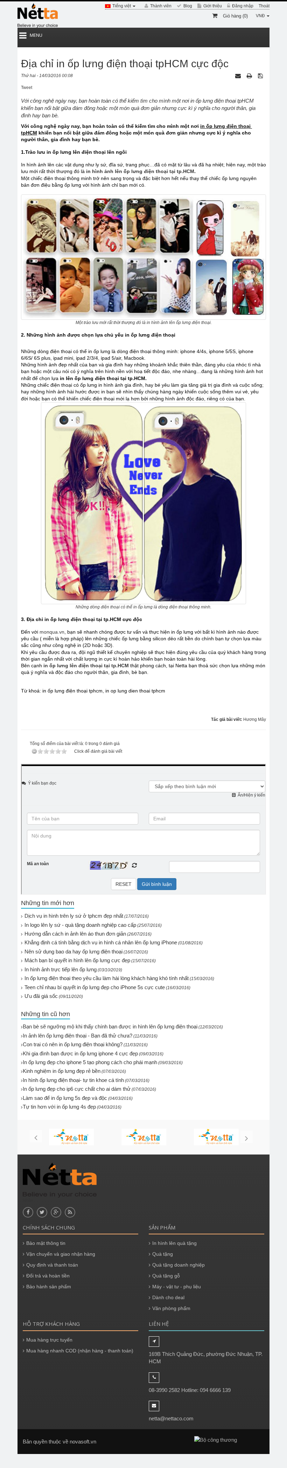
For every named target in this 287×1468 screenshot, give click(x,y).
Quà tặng (162, 1254)
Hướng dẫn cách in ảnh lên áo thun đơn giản (75, 934)
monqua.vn (52, 632)
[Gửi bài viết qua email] (238, 75)
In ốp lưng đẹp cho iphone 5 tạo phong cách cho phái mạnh (90, 1062)
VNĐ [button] (261, 15)
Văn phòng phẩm (171, 1308)
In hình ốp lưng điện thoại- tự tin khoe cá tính (73, 1080)
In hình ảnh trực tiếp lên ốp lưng (60, 969)
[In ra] (250, 75)
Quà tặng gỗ (166, 1276)
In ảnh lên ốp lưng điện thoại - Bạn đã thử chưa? (77, 1036)
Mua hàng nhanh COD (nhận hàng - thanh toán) (79, 1350)
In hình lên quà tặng (174, 1243)
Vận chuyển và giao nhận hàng (60, 1254)
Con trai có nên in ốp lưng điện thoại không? (72, 1044)
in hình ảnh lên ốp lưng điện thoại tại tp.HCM (140, 171)
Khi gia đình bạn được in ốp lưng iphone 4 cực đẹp (80, 1053)
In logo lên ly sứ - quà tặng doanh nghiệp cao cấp (80, 925)
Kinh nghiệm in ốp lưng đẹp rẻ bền (61, 1071)
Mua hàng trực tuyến (49, 1340)
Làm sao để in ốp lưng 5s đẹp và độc (65, 1098)
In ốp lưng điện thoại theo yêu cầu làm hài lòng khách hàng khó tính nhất (106, 978)
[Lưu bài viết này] (261, 75)
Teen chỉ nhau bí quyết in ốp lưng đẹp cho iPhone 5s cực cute (94, 987)
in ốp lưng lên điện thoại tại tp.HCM (86, 665)
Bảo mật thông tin (45, 1243)
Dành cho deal (168, 1297)
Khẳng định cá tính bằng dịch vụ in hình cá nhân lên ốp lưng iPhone (100, 942)
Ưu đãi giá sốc (41, 996)
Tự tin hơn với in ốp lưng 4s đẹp (59, 1107)
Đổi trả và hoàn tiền (48, 1276)
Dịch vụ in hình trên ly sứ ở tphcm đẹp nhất (73, 916)
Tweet (26, 87)
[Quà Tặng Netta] (38, 15)
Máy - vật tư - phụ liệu (176, 1286)
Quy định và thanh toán (52, 1265)
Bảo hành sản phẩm (48, 1286)
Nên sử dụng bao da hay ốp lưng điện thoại (73, 951)
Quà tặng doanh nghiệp (178, 1265)
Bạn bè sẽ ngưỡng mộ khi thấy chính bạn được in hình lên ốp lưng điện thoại (110, 1026)
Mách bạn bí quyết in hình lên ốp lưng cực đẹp (77, 960)
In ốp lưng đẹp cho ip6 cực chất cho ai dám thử (77, 1089)
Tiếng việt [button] (122, 6)
